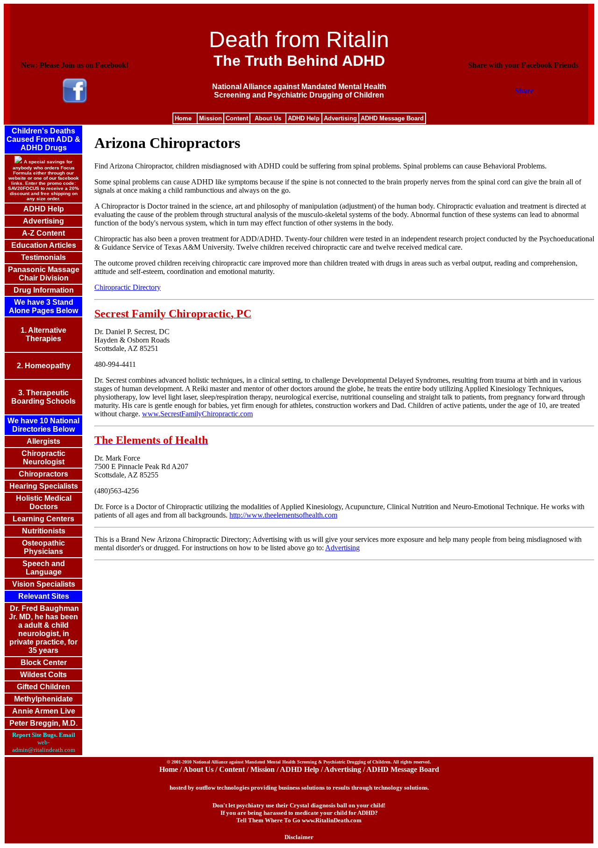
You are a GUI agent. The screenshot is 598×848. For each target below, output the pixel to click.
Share (524, 91)
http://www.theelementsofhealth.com (283, 515)
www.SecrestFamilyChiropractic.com (197, 414)
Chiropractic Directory (127, 287)
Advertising (342, 548)
